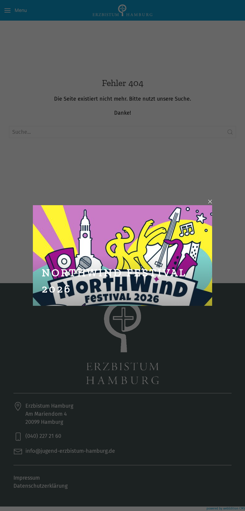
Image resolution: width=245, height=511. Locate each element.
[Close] (210, 201)
